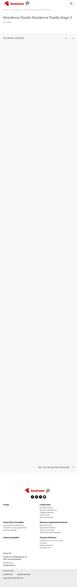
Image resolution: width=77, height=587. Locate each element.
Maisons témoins (46, 525)
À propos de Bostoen (48, 537)
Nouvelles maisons (46, 508)
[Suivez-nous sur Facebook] (32, 497)
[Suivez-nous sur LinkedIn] (36, 497)
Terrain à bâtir (45, 515)
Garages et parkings (47, 512)
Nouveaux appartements (48, 510)
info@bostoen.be (9, 565)
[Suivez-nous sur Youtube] (44, 497)
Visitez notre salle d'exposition (50, 532)
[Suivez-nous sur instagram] (40, 497)
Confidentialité (7, 574)
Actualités (43, 543)
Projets (6, 505)
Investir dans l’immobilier (13, 522)
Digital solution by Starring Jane (13, 578)
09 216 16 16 (8, 563)
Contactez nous (45, 548)
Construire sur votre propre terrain (15, 528)
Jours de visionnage (47, 530)
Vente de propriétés (46, 517)
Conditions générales (23, 574)
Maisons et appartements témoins (53, 522)
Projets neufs (45, 505)
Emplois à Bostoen (46, 545)
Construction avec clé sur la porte (51, 540)
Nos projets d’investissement (13, 525)
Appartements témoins (48, 528)
